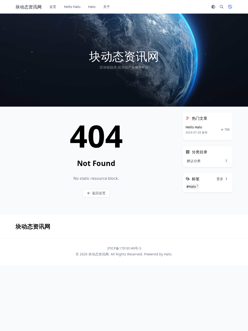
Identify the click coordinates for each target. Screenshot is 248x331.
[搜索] (221, 7)
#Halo (192, 186)
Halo (91, 6)
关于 (106, 6)
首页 (52, 6)
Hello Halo (72, 6)
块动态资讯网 (98, 254)
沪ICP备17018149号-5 (124, 248)
